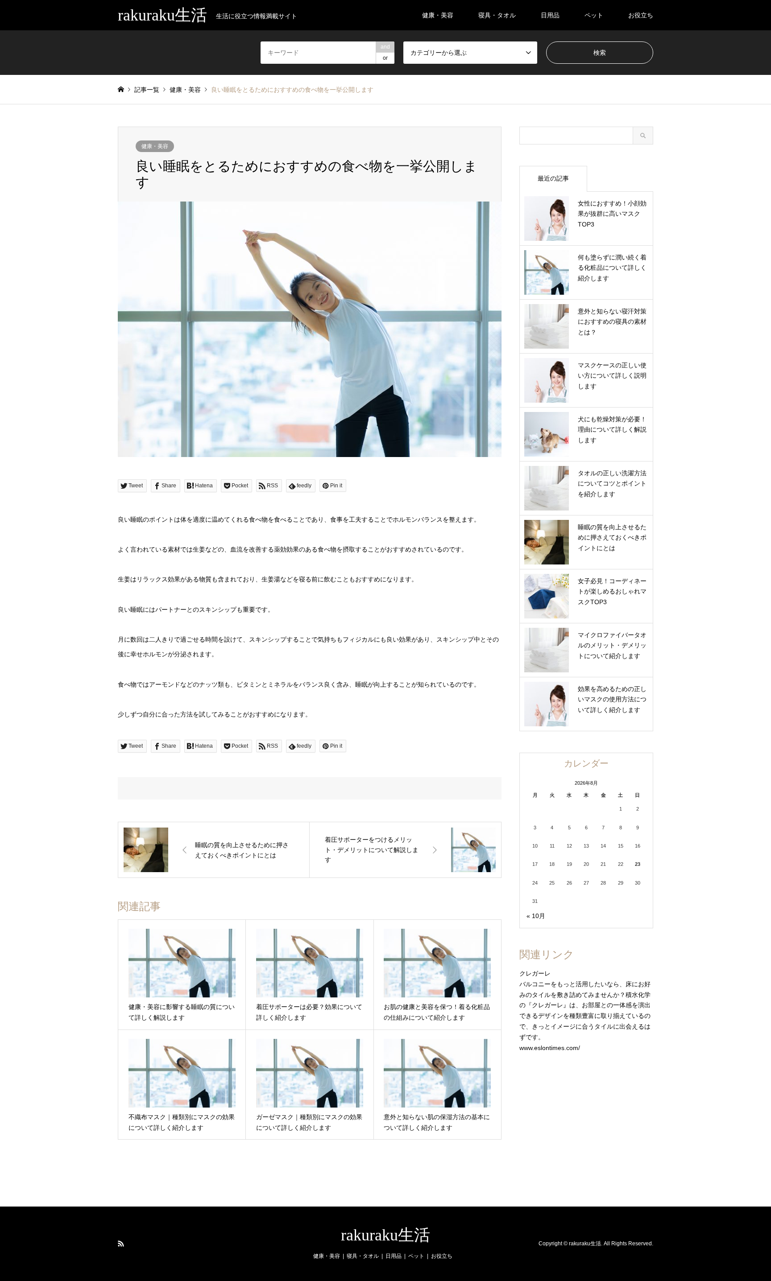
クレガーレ (535, 973)
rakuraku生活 (385, 1235)
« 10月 (535, 915)
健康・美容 (437, 15)
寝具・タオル (497, 15)
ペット (593, 15)
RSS (121, 1243)
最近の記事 (553, 178)
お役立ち (640, 15)
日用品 (550, 15)
